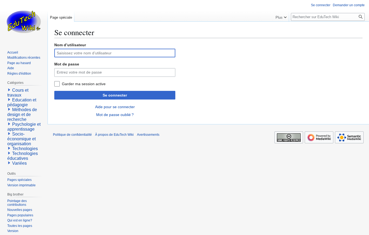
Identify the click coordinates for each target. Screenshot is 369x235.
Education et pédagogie (21, 102)
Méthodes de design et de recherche (22, 114)
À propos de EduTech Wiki (114, 135)
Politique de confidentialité (72, 135)
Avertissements (148, 135)
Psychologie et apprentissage (24, 126)
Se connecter (115, 95)
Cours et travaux (17, 92)
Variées (19, 163)
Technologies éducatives (22, 156)
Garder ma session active (84, 84)
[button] (281, 16)
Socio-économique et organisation (21, 139)
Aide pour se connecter (115, 107)
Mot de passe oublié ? (115, 114)
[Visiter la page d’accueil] (23, 21)
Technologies (25, 148)
